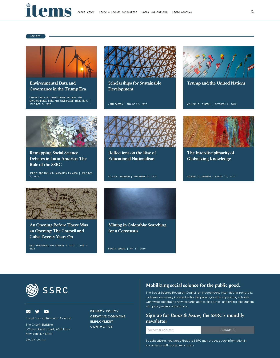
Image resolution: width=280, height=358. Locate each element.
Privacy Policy (104, 311)
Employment (102, 321)
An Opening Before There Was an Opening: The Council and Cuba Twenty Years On (59, 231)
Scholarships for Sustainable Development (134, 86)
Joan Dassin (115, 104)
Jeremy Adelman (39, 173)
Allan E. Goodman (119, 176)
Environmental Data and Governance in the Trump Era (58, 86)
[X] (37, 312)
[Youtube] (46, 312)
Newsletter (118, 12)
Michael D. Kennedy (199, 176)
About (86, 12)
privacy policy (184, 345)
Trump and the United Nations (216, 83)
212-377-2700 (35, 340)
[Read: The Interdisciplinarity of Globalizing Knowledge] (219, 130)
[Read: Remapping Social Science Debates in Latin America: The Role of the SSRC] (61, 130)
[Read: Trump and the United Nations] (219, 61)
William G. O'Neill (199, 104)
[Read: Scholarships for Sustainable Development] (140, 61)
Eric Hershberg (39, 245)
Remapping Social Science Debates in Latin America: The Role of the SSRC (58, 158)
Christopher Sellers (63, 97)
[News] (28, 312)
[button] (252, 12)
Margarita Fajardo (66, 173)
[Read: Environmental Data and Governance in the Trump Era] (61, 61)
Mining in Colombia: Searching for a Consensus (137, 228)
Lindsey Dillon (39, 97)
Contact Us (101, 326)
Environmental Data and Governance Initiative (59, 100)
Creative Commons (108, 316)
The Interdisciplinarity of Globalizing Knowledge (210, 155)
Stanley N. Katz (65, 245)
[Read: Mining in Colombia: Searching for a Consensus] (140, 203)
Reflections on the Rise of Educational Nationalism (132, 155)
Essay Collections (154, 12)
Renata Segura (117, 248)
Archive (182, 12)
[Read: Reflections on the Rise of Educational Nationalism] (140, 130)
